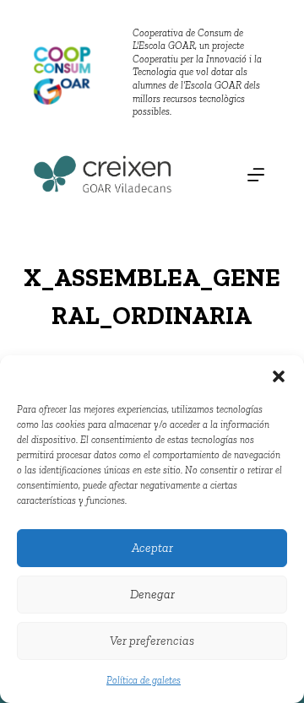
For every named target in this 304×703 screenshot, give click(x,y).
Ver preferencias (152, 640)
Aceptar (152, 547)
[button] (278, 376)
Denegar (152, 594)
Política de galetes (143, 680)
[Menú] (255, 174)
